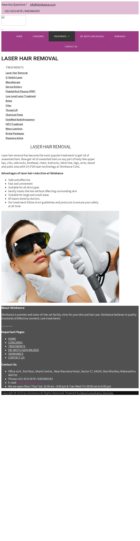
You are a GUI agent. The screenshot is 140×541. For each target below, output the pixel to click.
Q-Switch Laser (14, 77)
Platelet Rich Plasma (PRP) (20, 91)
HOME (19, 36)
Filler (8, 105)
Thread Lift (12, 110)
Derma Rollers (14, 87)
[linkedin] (11, 325)
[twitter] (5, 325)
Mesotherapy (13, 82)
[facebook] (2, 325)
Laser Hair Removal (17, 73)
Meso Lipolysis (14, 128)
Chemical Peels (14, 114)
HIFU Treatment (14, 124)
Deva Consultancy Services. (97, 393)
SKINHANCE (119, 36)
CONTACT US (71, 46)
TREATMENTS (60, 36)
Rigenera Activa (14, 138)
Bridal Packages (15, 133)
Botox (9, 100)
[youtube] (9, 325)
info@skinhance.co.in (42, 4)
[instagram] (7, 325)
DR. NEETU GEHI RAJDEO (23, 350)
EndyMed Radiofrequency (20, 119)
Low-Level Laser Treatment (21, 96)
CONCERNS (38, 36)
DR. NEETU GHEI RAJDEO (92, 36)
